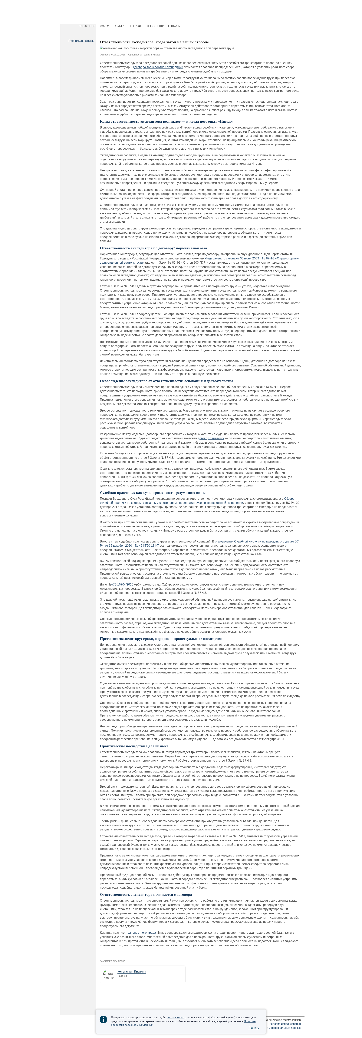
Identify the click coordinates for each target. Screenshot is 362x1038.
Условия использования (285, 1023)
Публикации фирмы (81, 40)
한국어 (283, 17)
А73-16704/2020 (122, 584)
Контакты (174, 26)
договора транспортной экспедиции (158, 67)
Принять (254, 1027)
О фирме (105, 26)
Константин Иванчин (131, 971)
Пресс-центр (155, 26)
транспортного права (141, 932)
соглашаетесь (175, 1017)
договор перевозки (211, 438)
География (136, 26)
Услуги (119, 26)
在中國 (295, 17)
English (270, 17)
